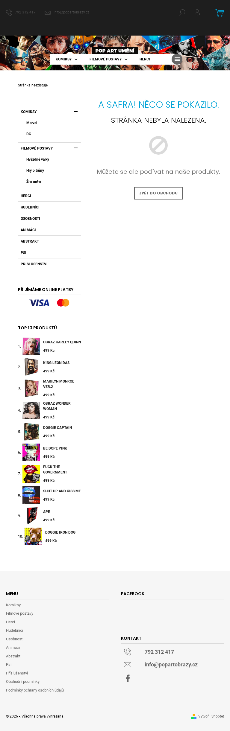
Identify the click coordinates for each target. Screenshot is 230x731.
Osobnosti (30, 219)
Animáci (28, 230)
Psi (23, 253)
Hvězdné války (37, 159)
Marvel (31, 123)
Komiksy (29, 112)
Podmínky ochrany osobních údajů (35, 690)
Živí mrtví (33, 181)
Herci (26, 196)
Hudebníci (30, 207)
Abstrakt (30, 241)
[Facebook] (128, 678)
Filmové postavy (37, 148)
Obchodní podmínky (23, 681)
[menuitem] (67, 59)
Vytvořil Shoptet (211, 716)
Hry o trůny (35, 170)
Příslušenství (34, 264)
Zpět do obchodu (158, 193)
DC (28, 134)
